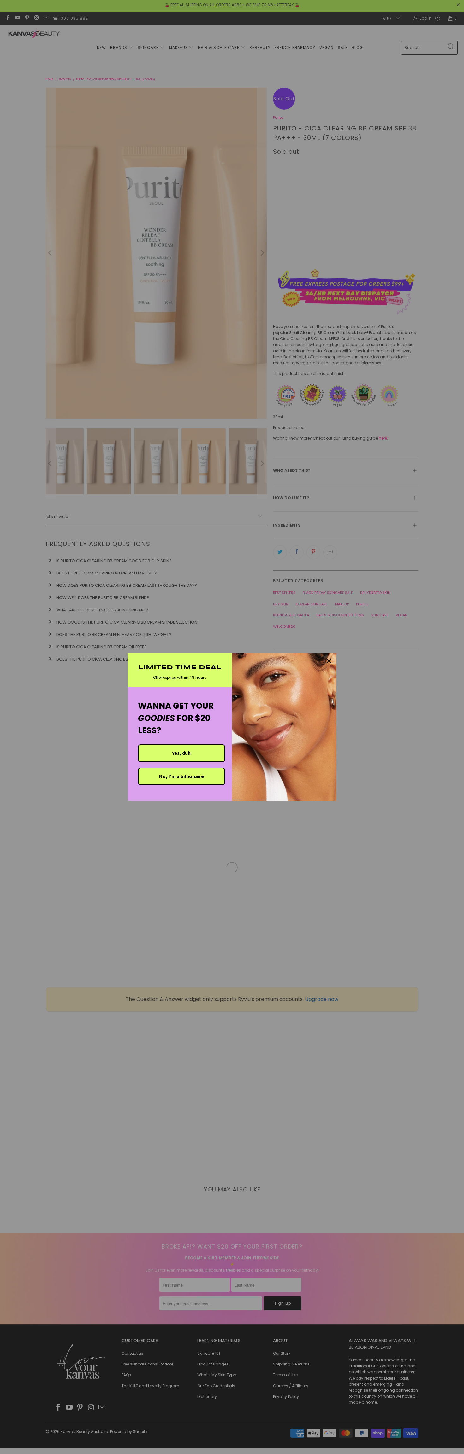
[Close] (328, 660)
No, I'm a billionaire (181, 776)
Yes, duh (181, 753)
